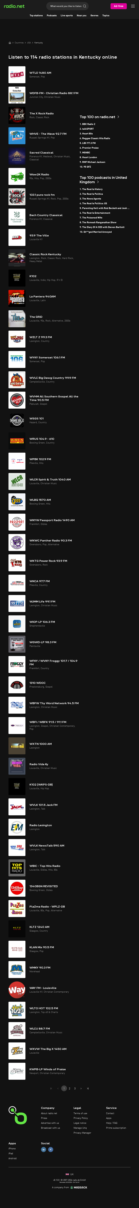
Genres (94, 15)
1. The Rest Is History (91, 189)
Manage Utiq (80, 1128)
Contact (110, 1113)
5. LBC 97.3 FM (88, 143)
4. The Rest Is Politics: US (93, 203)
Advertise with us (50, 1123)
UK (72, 1174)
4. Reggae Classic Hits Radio (95, 138)
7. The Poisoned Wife (91, 218)
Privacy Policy (81, 1118)
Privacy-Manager (82, 1133)
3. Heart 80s (86, 134)
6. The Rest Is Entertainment (95, 213)
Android (12, 1158)
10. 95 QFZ (85, 167)
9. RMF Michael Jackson (92, 162)
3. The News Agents (90, 199)
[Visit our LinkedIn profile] (43, 1149)
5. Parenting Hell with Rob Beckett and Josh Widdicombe (105, 208)
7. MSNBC (85, 153)
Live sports (67, 15)
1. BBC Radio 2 (87, 124)
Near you (81, 15)
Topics (105, 15)
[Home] (9, 42)
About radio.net (49, 1113)
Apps (108, 1118)
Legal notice (80, 1123)
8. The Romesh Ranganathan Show (98, 222)
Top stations (36, 15)
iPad (10, 1153)
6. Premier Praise (89, 148)
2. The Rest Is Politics (91, 194)
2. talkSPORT (87, 129)
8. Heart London (88, 157)
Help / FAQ (111, 1123)
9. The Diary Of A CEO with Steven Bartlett (102, 227)
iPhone (12, 1148)
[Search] (85, 6)
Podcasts (52, 15)
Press (44, 1118)
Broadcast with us (50, 1128)
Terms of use (80, 1113)
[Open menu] (133, 6)
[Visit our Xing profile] (50, 1149)
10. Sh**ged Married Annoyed (96, 232)
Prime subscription (116, 1128)
